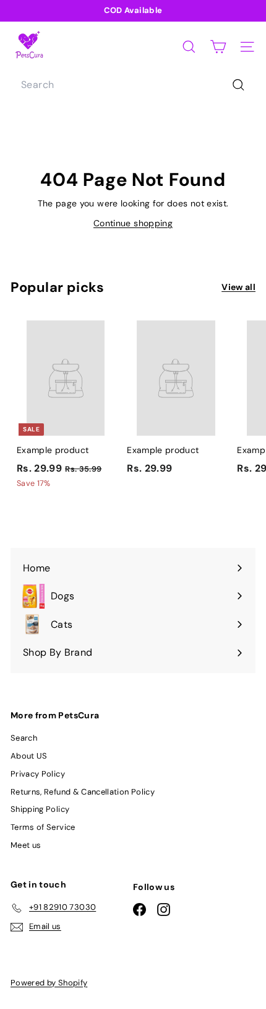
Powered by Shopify (49, 982)
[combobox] (133, 85)
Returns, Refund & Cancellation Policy (83, 791)
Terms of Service (43, 827)
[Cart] (218, 47)
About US (29, 756)
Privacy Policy (38, 774)
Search (24, 738)
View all (238, 287)
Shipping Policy (40, 809)
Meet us (26, 845)
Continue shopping (133, 223)
